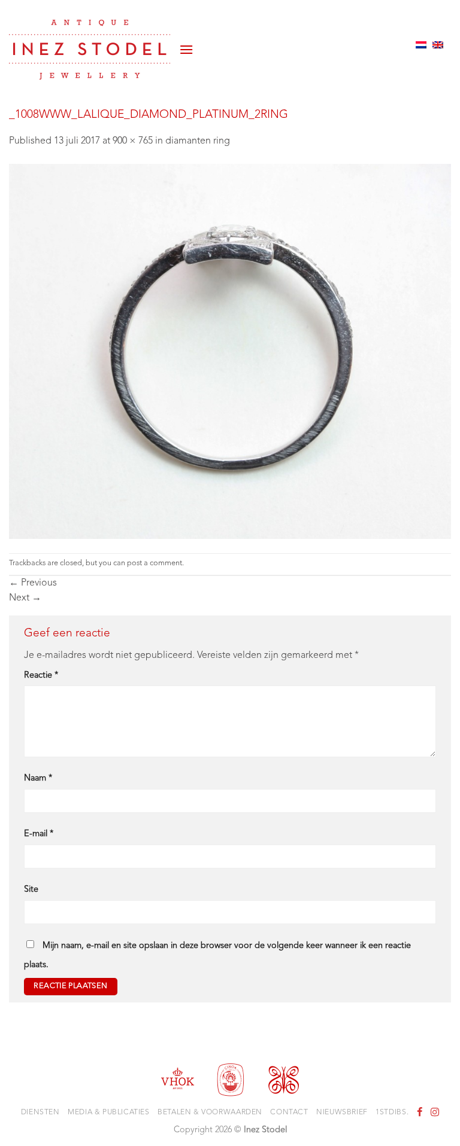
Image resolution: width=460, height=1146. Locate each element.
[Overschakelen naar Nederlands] (421, 45)
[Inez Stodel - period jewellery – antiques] (89, 50)
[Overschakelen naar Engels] (437, 45)
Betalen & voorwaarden (210, 1112)
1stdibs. (392, 1112)
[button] (186, 45)
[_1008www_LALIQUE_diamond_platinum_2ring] (230, 351)
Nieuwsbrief (342, 1112)
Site (31, 889)
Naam (38, 778)
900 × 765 (133, 141)
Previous (33, 583)
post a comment (154, 563)
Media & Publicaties (109, 1112)
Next (25, 598)
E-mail (38, 834)
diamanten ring (197, 141)
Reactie (41, 675)
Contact (289, 1112)
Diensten (40, 1112)
